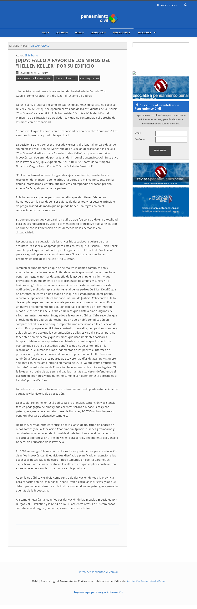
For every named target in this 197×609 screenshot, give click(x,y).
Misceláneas (121, 32)
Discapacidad (39, 45)
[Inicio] (98, 18)
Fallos (79, 32)
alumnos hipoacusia (65, 78)
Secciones (144, 32)
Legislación (98, 32)
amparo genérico (89, 78)
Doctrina (62, 32)
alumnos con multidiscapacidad (34, 78)
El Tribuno (31, 55)
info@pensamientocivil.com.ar (98, 572)
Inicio (45, 32)
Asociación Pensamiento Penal (145, 581)
